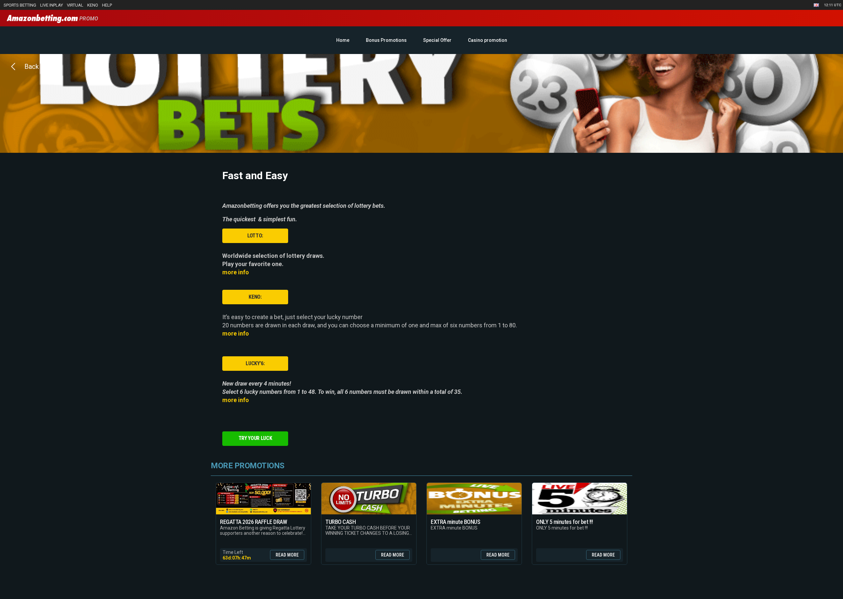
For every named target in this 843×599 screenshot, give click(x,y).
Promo (88, 18)
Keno (92, 5)
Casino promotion (487, 40)
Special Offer (437, 40)
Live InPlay (51, 5)
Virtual (75, 5)
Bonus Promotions (386, 40)
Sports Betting (20, 5)
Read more (287, 555)
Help (107, 5)
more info (235, 272)
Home (342, 40)
